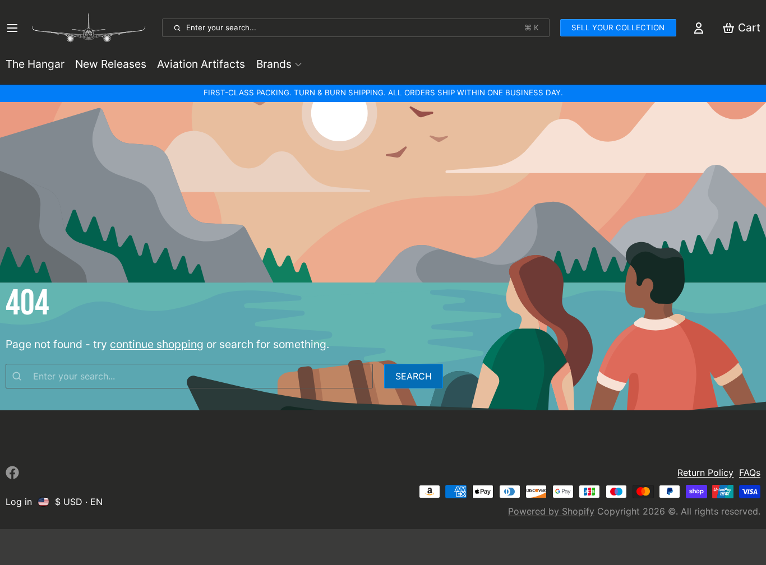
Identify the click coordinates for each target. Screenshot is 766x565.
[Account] (698, 28)
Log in (19, 501)
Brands (274, 64)
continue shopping (157, 344)
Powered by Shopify (551, 511)
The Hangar (35, 64)
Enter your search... (362, 27)
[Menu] (16, 28)
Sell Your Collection (618, 27)
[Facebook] (12, 472)
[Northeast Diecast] (93, 28)
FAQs (749, 472)
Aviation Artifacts (201, 64)
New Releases (110, 64)
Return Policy (705, 472)
